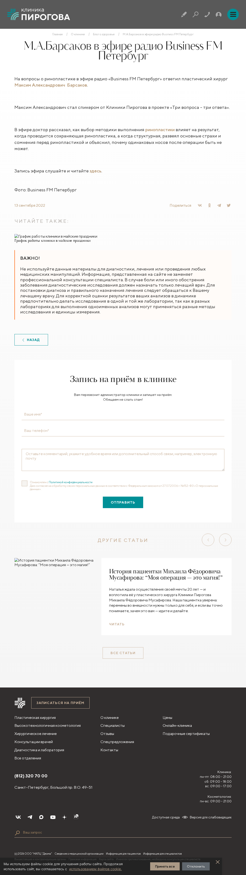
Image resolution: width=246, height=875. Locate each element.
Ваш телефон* (36, 431)
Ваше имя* (33, 414)
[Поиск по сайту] (17, 833)
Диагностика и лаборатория (39, 750)
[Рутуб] (76, 817)
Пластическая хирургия (35, 717)
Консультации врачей (33, 742)
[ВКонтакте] (200, 205)
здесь (95, 170)
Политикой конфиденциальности (70, 482)
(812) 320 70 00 (31, 775)
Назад (33, 340)
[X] (229, 205)
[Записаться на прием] (184, 14)
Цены (167, 717)
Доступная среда (166, 817)
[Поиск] (195, 14)
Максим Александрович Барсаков (50, 85)
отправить (123, 502)
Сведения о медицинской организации (79, 853)
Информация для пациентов (123, 853)
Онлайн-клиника (177, 725)
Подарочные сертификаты (186, 733)
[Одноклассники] (209, 205)
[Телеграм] (30, 817)
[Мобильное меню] (233, 14)
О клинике (78, 34)
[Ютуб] (53, 817)
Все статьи (123, 653)
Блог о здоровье (104, 34)
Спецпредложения (117, 742)
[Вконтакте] (18, 817)
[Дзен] (64, 817)
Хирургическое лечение (35, 733)
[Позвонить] (207, 14)
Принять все (165, 866)
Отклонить (196, 866)
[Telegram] (219, 205)
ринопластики (160, 129)
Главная (57, 34)
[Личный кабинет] (218, 14)
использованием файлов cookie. (95, 869)
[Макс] (41, 817)
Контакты (109, 750)
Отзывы (107, 733)
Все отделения (27, 758)
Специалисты (112, 725)
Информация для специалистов (162, 853)
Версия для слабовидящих (211, 817)
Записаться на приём (60, 703)
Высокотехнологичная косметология (47, 725)
